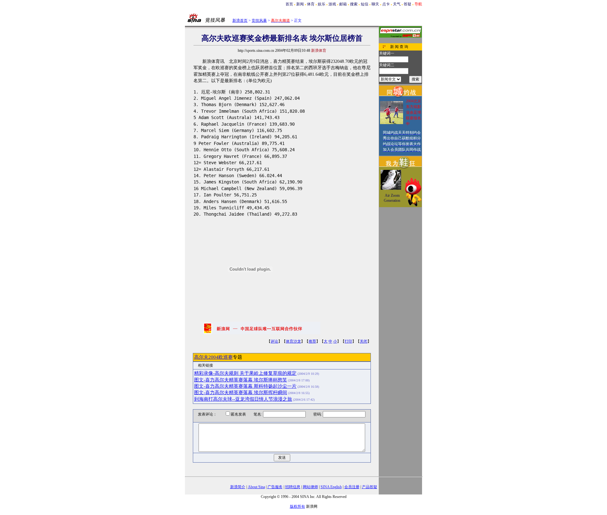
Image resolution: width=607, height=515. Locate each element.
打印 (348, 341)
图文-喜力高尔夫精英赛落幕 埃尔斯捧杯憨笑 (240, 379)
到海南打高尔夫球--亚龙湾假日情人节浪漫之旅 (243, 399)
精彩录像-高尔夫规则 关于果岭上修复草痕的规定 (245, 373)
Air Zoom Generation (392, 198)
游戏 (332, 4)
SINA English (331, 487)
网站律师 (310, 487)
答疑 (407, 4)
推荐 (312, 341)
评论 (274, 341)
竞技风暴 (259, 20)
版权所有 (297, 506)
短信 (364, 4)
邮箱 (343, 4)
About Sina (256, 487)
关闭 (363, 341)
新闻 (300, 4)
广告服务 (275, 487)
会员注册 (351, 487)
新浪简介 (237, 487)
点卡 (386, 4)
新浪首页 (240, 20)
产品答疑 (369, 487)
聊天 (375, 4)
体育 (311, 4)
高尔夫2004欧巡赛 (213, 357)
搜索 (354, 4)
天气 (397, 4)
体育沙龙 (293, 341)
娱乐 (321, 4)
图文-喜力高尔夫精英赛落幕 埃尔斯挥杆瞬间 (240, 392)
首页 (289, 4)
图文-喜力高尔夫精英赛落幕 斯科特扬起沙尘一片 (245, 386)
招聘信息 (292, 487)
